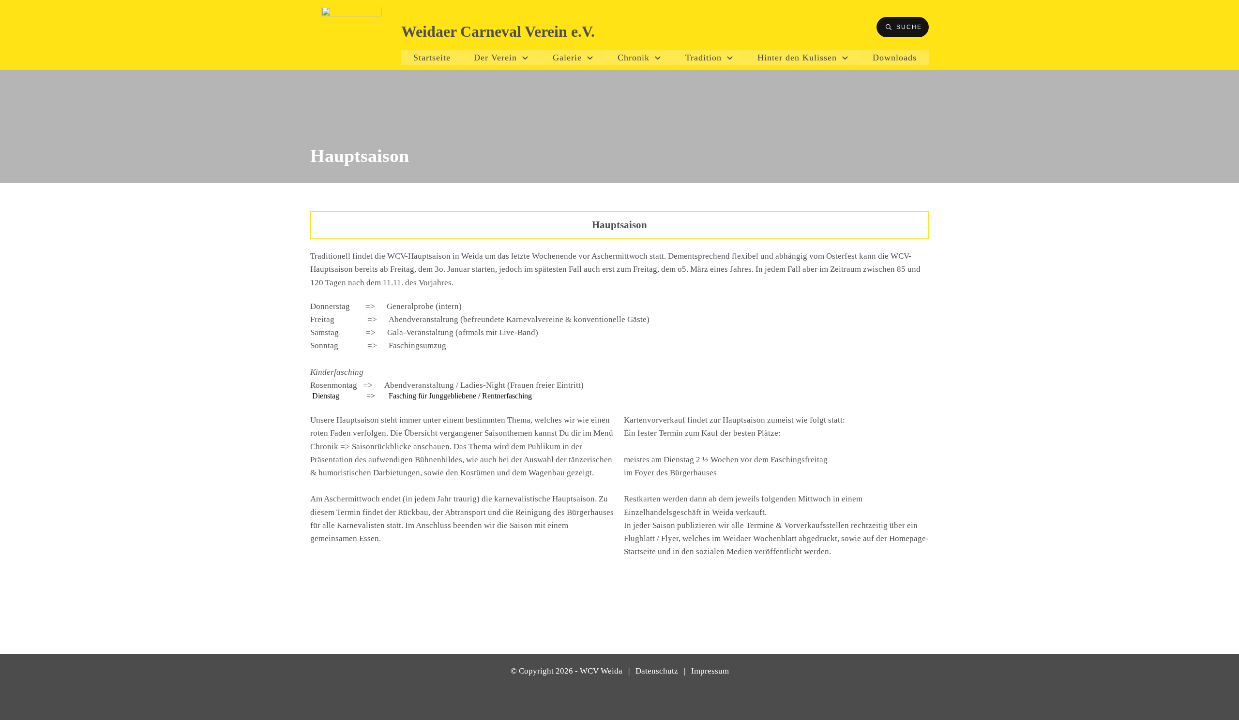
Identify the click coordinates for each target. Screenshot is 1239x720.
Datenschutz (656, 671)
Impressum (710, 671)
